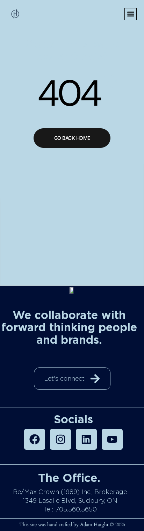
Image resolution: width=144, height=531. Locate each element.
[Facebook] (34, 439)
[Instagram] (60, 439)
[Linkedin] (86, 439)
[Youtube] (112, 439)
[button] (130, 14)
